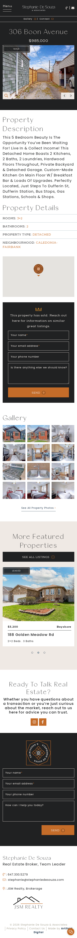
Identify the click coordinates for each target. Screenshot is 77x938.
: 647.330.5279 (16, 874)
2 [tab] (38, 655)
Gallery (28, 19)
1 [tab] (32, 655)
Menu (7, 6)
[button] (70, 931)
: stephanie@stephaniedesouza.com (35, 880)
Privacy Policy (16, 929)
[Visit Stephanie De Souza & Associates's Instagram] (34, 722)
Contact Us (37, 929)
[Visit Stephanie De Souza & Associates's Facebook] (42, 722)
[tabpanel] (38, 606)
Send (36, 392)
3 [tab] (45, 655)
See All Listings (35, 557)
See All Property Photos (38, 508)
